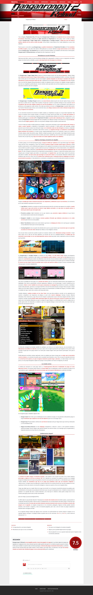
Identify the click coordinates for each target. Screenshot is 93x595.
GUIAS (69, 2)
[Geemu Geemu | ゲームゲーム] (17, 2)
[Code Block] (41, 568)
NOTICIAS (29, 2)
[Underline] (32, 568)
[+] (45, 568)
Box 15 (58, 513)
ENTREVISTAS (53, 2)
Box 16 (64, 513)
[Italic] (30, 568)
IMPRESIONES (44, 2)
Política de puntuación (53, 588)
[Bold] (28, 568)
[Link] (42, 568)
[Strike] (33, 568)
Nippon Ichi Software (40, 518)
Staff (36, 588)
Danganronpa (21, 518)
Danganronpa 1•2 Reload (30, 19)
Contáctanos (43, 588)
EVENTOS (75, 2)
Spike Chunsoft (48, 518)
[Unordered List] (37, 568)
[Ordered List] (35, 568)
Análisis (13, 13)
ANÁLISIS (36, 2)
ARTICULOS (62, 2)
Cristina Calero (15, 15)
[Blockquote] (39, 568)
